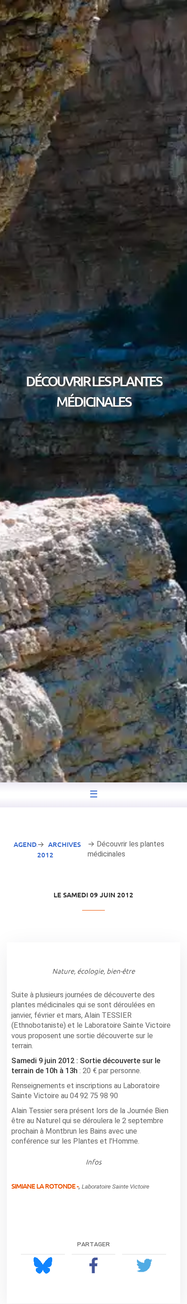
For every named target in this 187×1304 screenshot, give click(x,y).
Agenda (27, 844)
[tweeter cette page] (144, 1265)
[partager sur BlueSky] (43, 1265)
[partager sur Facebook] (94, 1265)
